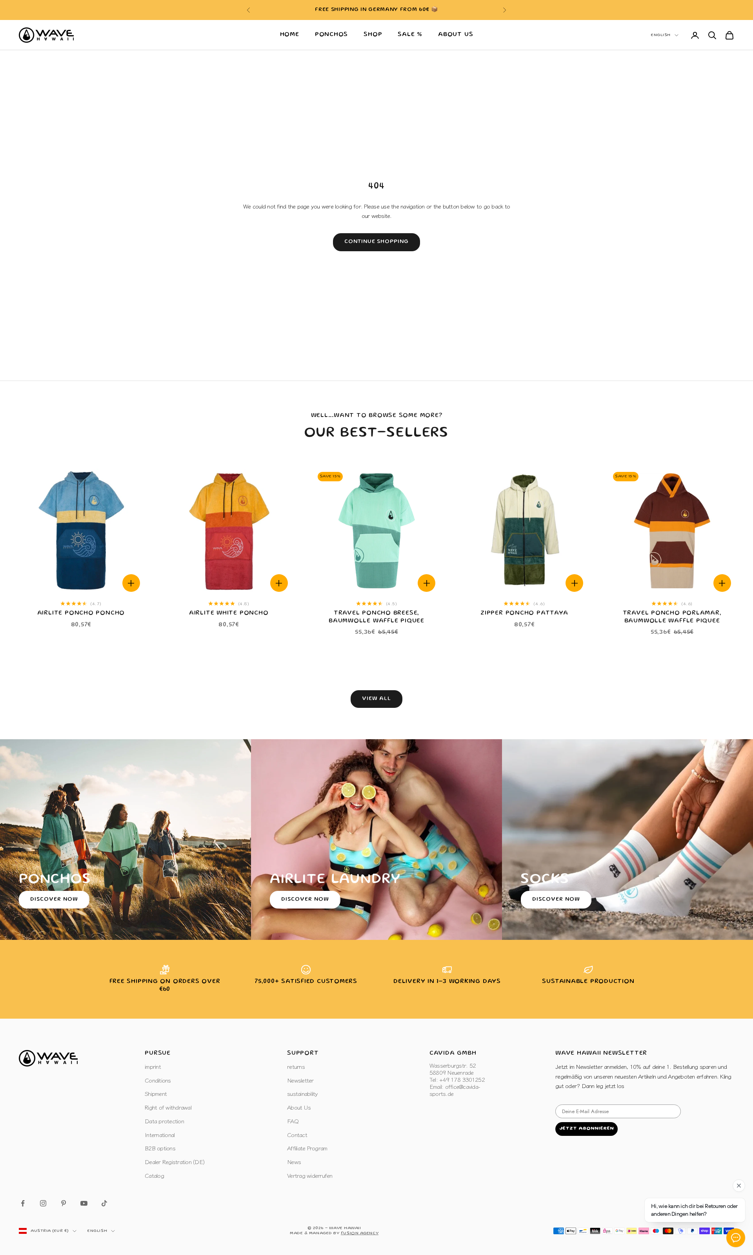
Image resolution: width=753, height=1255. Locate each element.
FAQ (292, 1121)
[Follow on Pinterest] (63, 1203)
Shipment (156, 1093)
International (160, 1134)
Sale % (410, 35)
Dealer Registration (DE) (174, 1161)
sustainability (302, 1093)
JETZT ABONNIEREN (586, 1128)
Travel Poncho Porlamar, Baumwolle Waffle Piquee (672, 617)
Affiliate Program (307, 1148)
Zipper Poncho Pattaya (524, 613)
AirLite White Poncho (229, 613)
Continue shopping (376, 241)
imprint (153, 1066)
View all (376, 698)
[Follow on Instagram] (43, 1203)
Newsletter (300, 1080)
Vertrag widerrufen (310, 1175)
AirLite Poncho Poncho (81, 613)
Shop (373, 35)
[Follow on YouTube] (84, 1203)
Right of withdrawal (168, 1107)
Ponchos (331, 35)
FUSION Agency (359, 1233)
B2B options (160, 1148)
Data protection (164, 1121)
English (661, 35)
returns (296, 1066)
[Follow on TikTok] (104, 1203)
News (294, 1161)
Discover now (54, 899)
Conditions (158, 1080)
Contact (297, 1134)
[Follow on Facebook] (23, 1203)
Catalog (154, 1175)
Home (289, 35)
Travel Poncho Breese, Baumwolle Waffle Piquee (376, 617)
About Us (455, 35)
